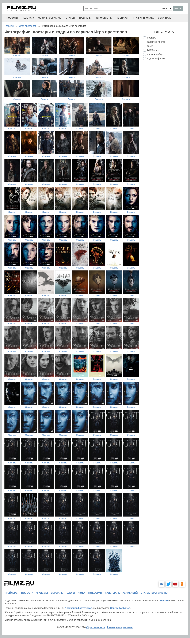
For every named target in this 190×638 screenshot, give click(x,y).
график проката (143, 18)
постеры (151, 37)
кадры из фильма (156, 58)
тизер (150, 46)
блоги (70, 593)
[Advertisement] (165, 112)
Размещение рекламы (120, 627)
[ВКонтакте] (161, 584)
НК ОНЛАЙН (122, 18)
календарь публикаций (121, 593)
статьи (70, 18)
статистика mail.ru (154, 593)
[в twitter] (168, 584)
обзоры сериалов (50, 18)
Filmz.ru (164, 600)
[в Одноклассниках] (182, 584)
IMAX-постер (154, 50)
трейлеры (85, 18)
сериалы (57, 593)
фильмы (42, 593)
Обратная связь (95, 627)
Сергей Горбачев (120, 608)
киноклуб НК (104, 18)
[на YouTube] (175, 584)
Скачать (17, 55)
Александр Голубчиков (78, 608)
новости (12, 18)
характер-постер (156, 42)
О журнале (164, 18)
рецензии (28, 18)
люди (81, 593)
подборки (95, 593)
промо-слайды (155, 54)
